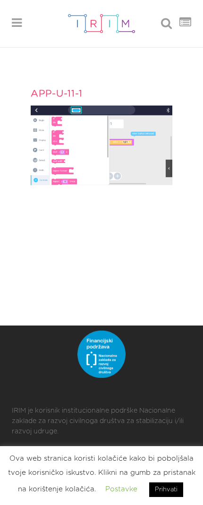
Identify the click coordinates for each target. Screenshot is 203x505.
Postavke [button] (121, 489)
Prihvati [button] (166, 490)
